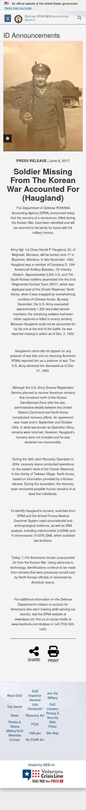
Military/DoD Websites (14, 733)
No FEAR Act (35, 739)
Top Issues (14, 706)
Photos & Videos (14, 724)
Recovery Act (35, 715)
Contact (14, 739)
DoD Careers (52, 706)
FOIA (35, 724)
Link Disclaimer (35, 706)
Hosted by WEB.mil (41, 765)
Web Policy (53, 724)
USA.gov (35, 733)
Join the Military (52, 695)
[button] (20, 8)
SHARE (34, 659)
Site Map (52, 733)
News (15, 715)
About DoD (14, 695)
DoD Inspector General (34, 695)
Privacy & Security (52, 715)
